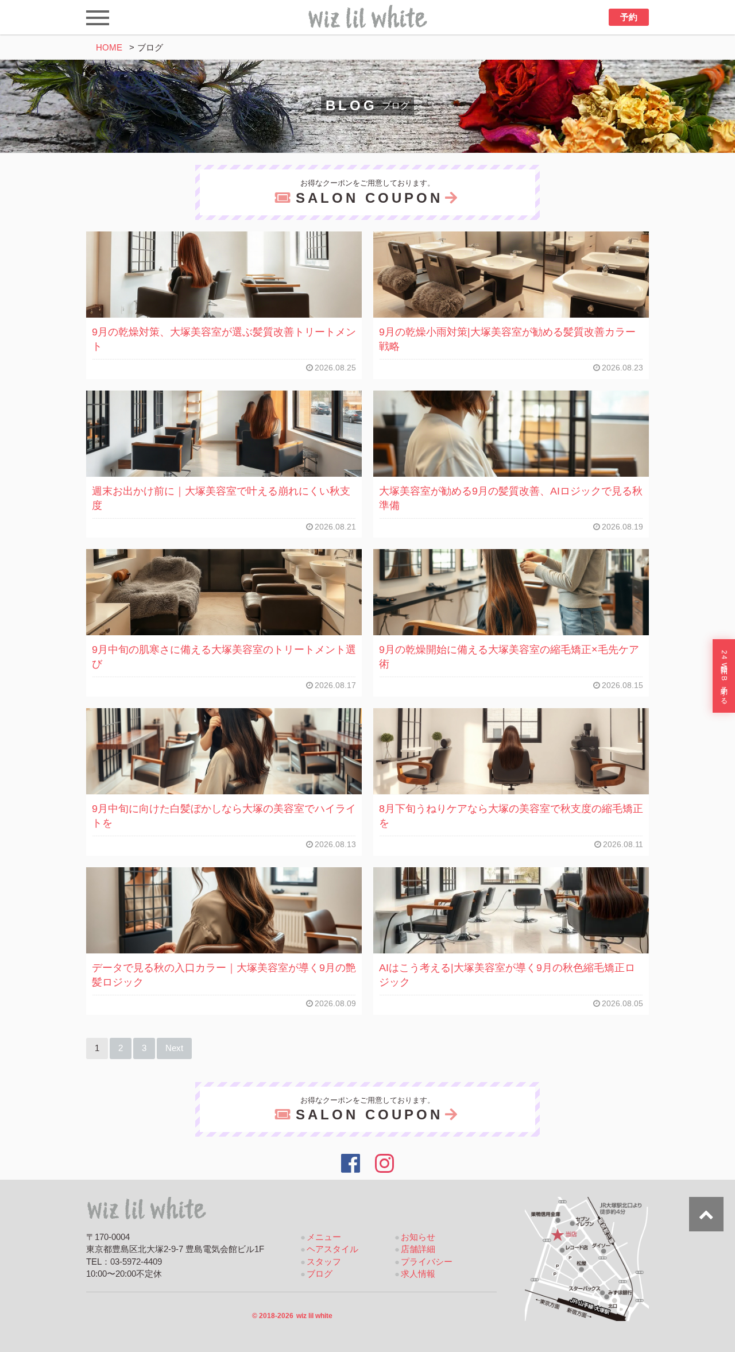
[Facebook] (350, 1164)
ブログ (319, 1273)
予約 (628, 17)
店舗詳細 (418, 1249)
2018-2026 (292, 1316)
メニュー (324, 1237)
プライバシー (426, 1261)
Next (174, 1048)
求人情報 (418, 1273)
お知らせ (418, 1237)
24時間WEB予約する (724, 676)
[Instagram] (385, 1164)
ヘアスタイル (332, 1249)
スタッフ (324, 1261)
